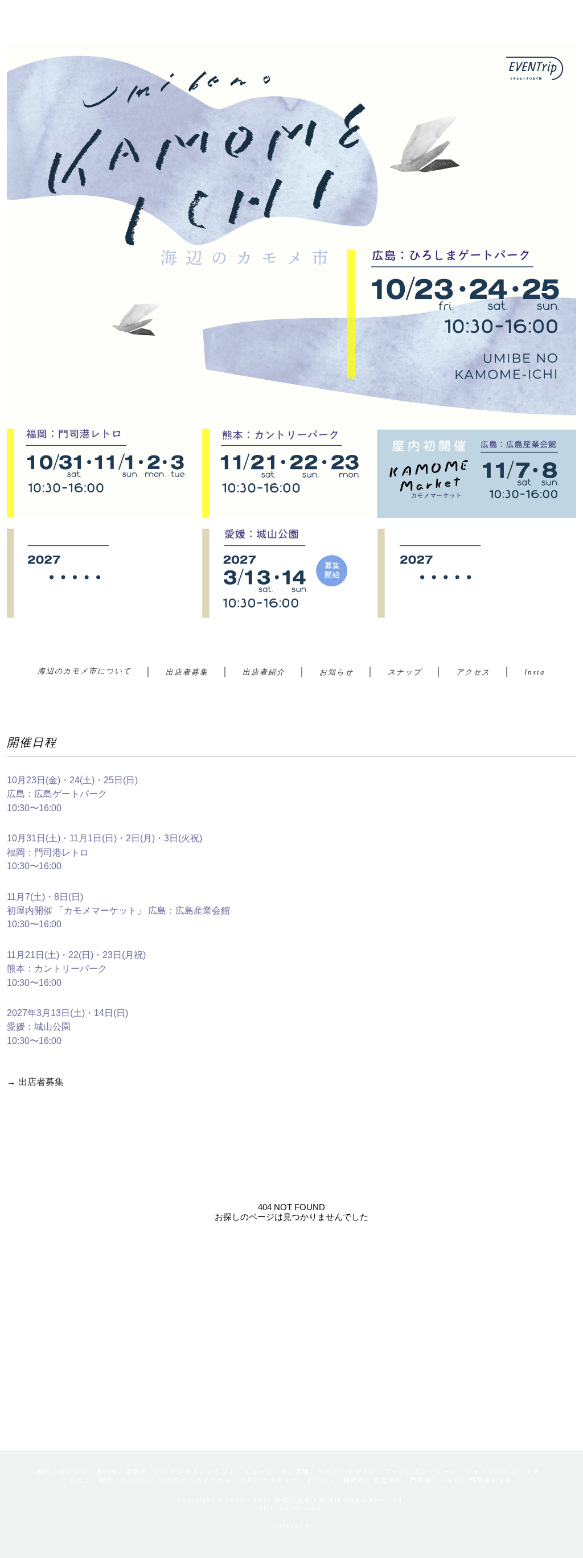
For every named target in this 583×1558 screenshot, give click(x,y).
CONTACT (291, 1526)
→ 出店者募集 (35, 1082)
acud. (314, 1507)
